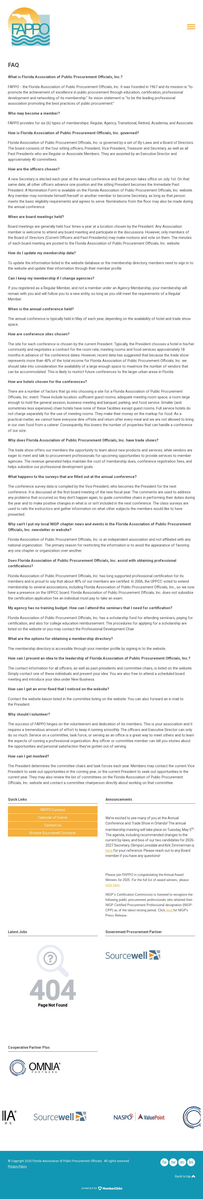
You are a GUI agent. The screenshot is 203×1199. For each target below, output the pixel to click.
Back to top (183, 1176)
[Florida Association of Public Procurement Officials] (29, 44)
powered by (89, 1188)
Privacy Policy (17, 1166)
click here (112, 885)
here (109, 850)
